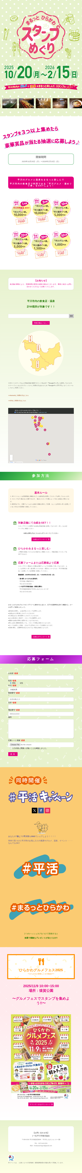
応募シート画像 (16, 740)
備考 (10, 717)
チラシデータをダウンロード (40, 1104)
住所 (12, 703)
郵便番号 (14, 693)
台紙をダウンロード (40, 539)
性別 (12, 681)
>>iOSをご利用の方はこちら (17, 400)
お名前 (13, 673)
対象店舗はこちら (40, 323)
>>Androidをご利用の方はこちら (18, 395)
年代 (12, 685)
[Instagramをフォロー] (47, 810)
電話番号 (14, 710)
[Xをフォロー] (34, 810)
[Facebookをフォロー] (41, 810)
